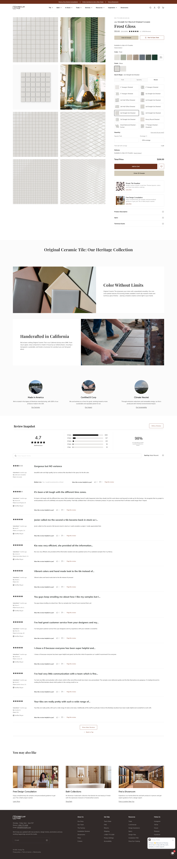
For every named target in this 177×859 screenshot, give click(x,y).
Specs (130, 831)
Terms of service (26, 852)
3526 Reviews (146, 31)
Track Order (107, 821)
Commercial (132, 825)
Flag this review (109, 482)
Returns (106, 828)
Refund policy (37, 852)
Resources (99, 7)
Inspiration (111, 7)
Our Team (81, 825)
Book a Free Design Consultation (68, 2)
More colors (161, 57)
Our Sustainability (141, 407)
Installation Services (84, 831)
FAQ (105, 825)
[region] (88, 2)
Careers (80, 841)
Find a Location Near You (126, 801)
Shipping (106, 831)
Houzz (156, 828)
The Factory (81, 828)
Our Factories (35, 407)
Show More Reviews (88, 727)
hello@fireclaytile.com (24, 827)
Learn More (16, 801)
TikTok (156, 825)
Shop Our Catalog (134, 841)
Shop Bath (69, 801)
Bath (58, 7)
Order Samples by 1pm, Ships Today (92, 2)
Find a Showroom (113, 2)
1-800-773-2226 (23, 825)
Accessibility (107, 841)
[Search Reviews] (15, 456)
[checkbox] (161, 166)
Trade (78, 7)
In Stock (67, 7)
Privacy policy (16, 852)
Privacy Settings (109, 838)
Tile (50, 7)
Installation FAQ (134, 838)
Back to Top (89, 732)
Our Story (80, 821)
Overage (143, 136)
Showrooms (124, 7)
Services (87, 7)
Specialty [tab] (139, 79)
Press (79, 838)
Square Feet (118, 136)
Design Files (132, 834)
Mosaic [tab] (156, 79)
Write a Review (156, 426)
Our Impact (88, 407)
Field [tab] (122, 79)
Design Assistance (134, 828)
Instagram (157, 821)
